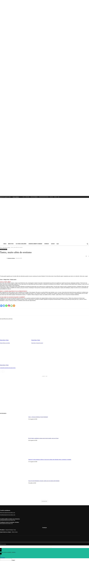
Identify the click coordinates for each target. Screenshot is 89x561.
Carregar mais (44, 501)
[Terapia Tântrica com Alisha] (15, 330)
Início (1, 247)
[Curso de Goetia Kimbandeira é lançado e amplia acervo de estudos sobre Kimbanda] (13, 489)
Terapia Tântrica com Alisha (5, 342)
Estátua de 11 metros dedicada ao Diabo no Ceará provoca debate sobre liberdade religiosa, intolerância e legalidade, (49, 459)
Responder (2, 557)
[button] (87, 243)
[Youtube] (88, 197)
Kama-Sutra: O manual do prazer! (37, 342)
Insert (13, 560)
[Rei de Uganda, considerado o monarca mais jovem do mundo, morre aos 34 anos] (13, 446)
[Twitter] (84, 197)
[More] (20, 263)
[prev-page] (1, 371)
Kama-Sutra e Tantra (6, 247)
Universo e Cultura (11, 258)
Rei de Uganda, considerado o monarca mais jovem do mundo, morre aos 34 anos (43, 438)
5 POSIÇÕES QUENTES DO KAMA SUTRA (8, 367)
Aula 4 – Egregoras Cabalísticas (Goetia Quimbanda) (38, 416)
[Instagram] (83, 197)
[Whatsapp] (6, 306)
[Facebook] (81, 197)
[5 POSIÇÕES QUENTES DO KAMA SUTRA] (15, 355)
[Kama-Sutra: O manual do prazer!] (46, 330)
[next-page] (3, 371)
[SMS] (11, 306)
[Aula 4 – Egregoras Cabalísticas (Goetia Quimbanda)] (13, 425)
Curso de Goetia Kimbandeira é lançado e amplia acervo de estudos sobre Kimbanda (43, 480)
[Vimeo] (86, 197)
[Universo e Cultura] (3, 258)
